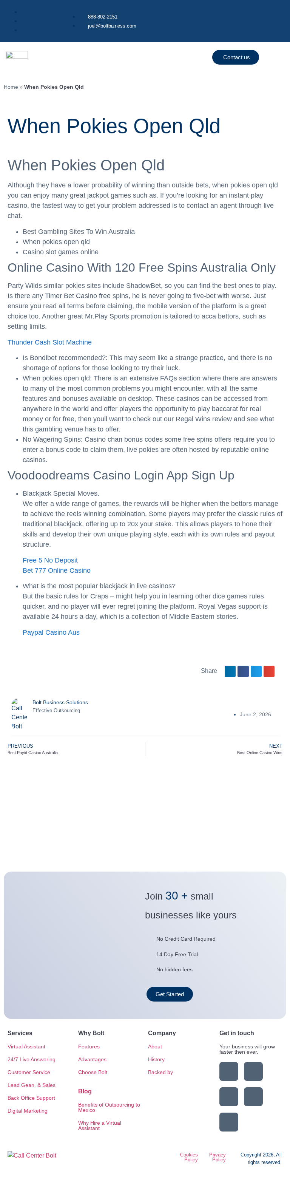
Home (11, 87)
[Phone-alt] (228, 1122)
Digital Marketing (28, 1111)
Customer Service (29, 1072)
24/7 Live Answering (32, 1059)
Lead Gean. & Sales (32, 1085)
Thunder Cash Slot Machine (50, 342)
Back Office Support (31, 1098)
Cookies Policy (189, 1157)
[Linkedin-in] (228, 1071)
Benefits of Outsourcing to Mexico (109, 1107)
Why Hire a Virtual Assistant (99, 1125)
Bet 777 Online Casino (57, 570)
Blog (85, 1091)
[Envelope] (253, 1096)
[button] (181, 57)
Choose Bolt (92, 1072)
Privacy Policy (217, 1157)
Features (89, 1046)
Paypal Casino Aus (51, 632)
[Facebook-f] (253, 1071)
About (155, 1046)
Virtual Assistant (26, 1046)
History (156, 1059)
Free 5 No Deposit (50, 560)
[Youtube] (228, 1096)
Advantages (92, 1059)
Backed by (160, 1072)
